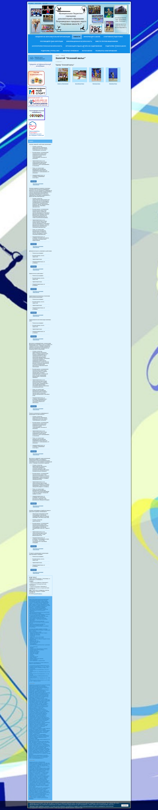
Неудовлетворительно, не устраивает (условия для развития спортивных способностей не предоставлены (41, 238)
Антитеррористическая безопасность (47, 46)
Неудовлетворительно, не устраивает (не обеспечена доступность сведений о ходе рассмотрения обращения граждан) (41, 498)
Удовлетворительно (37, 259)
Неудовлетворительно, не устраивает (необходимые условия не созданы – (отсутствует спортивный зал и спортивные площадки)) (41, 540)
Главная (57, 55)
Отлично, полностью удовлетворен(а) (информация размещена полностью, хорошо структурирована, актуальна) (40, 148)
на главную (31, 3)
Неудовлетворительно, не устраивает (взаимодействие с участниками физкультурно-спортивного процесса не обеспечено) (40, 400)
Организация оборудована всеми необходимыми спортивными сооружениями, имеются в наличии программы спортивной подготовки (41, 515)
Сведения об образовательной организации (52, 36)
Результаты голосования (38, 183)
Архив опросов (36, 184)
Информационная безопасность (79, 41)
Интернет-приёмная (71, 50)
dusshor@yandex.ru (38, 593)
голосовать (33, 181)
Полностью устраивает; (38, 556)
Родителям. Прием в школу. (115, 46)
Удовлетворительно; (37, 562)
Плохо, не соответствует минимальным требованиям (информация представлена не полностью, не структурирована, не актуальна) (41, 171)
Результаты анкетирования (106, 50)
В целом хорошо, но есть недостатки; (38, 559)
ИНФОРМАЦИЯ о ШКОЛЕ (92, 36)
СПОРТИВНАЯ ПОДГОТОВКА (113, 36)
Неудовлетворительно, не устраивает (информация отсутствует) (39, 176)
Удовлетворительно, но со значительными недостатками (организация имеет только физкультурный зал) (40, 533)
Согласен (125, 805)
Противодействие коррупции (51, 41)
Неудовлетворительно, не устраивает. (39, 566)
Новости (76, 36)
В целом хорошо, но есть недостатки (38, 256)
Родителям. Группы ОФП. (50, 50)
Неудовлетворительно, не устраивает (39, 262)
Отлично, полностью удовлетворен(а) (37, 520)
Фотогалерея (87, 50)
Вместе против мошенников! (106, 41)
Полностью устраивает (38, 253)
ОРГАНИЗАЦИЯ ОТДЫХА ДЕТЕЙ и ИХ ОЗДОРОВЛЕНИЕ (84, 46)
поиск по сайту (38, 3)
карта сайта (45, 3)
